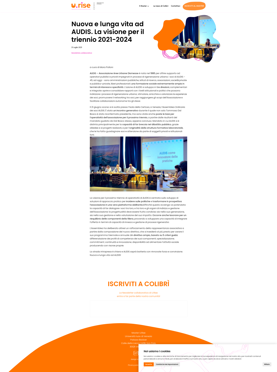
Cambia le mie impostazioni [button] (167, 364)
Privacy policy (134, 365)
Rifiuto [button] (267, 364)
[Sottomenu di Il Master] (148, 6)
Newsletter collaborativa (81, 53)
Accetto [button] (148, 364)
